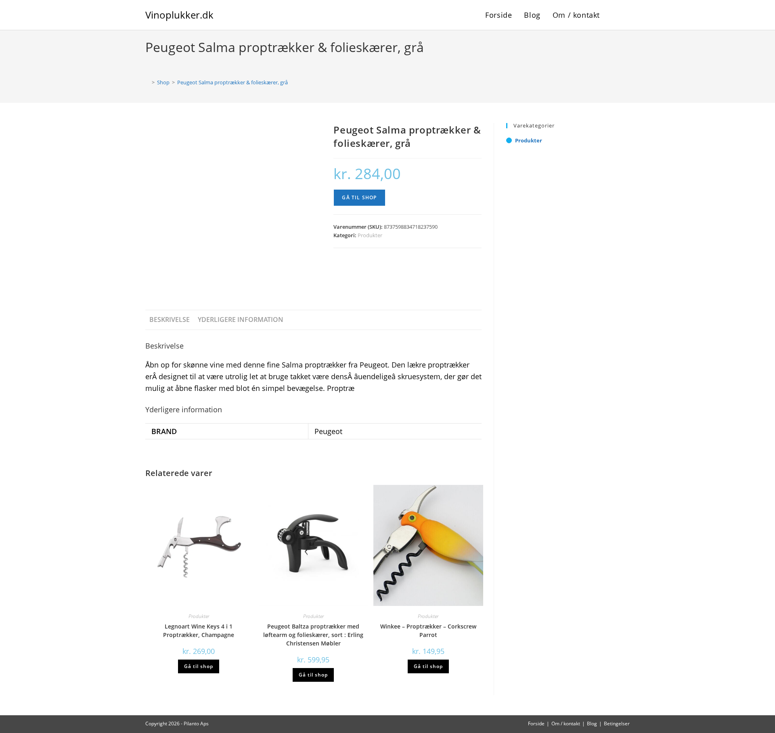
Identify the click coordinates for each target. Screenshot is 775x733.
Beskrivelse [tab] (169, 319)
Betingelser (617, 723)
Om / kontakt (565, 723)
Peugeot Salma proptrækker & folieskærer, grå (232, 82)
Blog (592, 723)
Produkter (370, 235)
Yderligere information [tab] (240, 319)
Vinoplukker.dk (179, 14)
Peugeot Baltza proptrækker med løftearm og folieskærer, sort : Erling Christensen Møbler (313, 634)
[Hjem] (147, 82)
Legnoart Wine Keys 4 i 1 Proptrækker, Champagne (198, 630)
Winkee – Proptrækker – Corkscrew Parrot (428, 630)
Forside (536, 723)
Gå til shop (359, 197)
